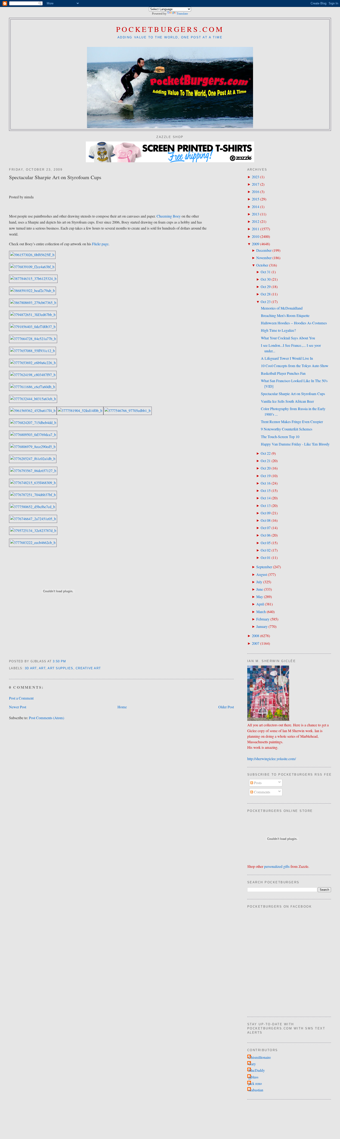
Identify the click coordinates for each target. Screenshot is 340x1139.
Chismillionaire (259, 1057)
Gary (252, 1063)
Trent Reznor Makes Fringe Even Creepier (292, 421)
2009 (255, 243)
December (264, 250)
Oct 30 (266, 279)
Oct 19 (266, 475)
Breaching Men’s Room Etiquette (285, 315)
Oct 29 (266, 286)
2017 (255, 184)
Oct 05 (266, 542)
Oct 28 (266, 294)
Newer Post (17, 706)
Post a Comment (21, 698)
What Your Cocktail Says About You (288, 338)
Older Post (226, 706)
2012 (255, 221)
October (262, 265)
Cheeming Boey (169, 216)
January (262, 626)
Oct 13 (266, 505)
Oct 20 (266, 468)
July (259, 581)
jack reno (255, 1083)
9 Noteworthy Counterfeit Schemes (286, 429)
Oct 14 (266, 497)
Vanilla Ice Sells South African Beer (287, 401)
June (259, 589)
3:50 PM (59, 661)
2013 (255, 214)
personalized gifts (277, 866)
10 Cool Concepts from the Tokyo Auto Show (294, 365)
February (262, 619)
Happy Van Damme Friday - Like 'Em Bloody (295, 444)
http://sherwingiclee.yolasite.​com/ (271, 758)
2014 (255, 206)
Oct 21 (266, 460)
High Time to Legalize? (278, 330)
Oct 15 (266, 490)
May (259, 596)
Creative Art (88, 668)
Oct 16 (266, 483)
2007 (255, 643)
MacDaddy (256, 1070)
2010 (255, 236)
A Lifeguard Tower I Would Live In (287, 358)
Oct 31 (266, 271)
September (264, 566)
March (261, 611)
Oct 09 (266, 513)
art (42, 668)
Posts (257, 782)
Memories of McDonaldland (282, 308)
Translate (182, 13)
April (260, 604)
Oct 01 (266, 557)
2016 (255, 191)
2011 (255, 228)
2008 (255, 635)
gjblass (253, 1077)
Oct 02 (266, 550)
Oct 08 (266, 520)
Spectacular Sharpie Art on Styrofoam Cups (55, 177)
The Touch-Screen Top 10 (280, 436)
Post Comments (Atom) (46, 717)
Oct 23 (266, 301)
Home (122, 706)
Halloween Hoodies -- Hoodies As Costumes (294, 322)
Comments (261, 792)
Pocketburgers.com (170, 29)
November (264, 257)
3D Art (31, 668)
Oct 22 (266, 453)
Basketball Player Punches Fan (283, 373)
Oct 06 (266, 535)
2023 (255, 176)
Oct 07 (266, 527)
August (261, 574)
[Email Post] (67, 661)
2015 (255, 199)
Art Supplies (60, 668)
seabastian (255, 1090)
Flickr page (100, 243)
